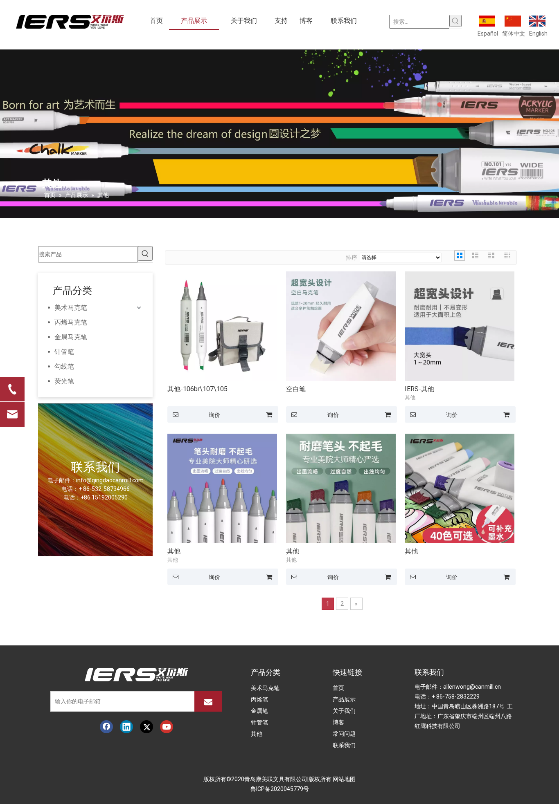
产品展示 (344, 699)
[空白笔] (341, 326)
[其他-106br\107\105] (222, 326)
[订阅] (208, 701)
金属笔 (259, 711)
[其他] (222, 488)
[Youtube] (166, 726)
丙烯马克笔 (70, 322)
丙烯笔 (259, 699)
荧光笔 (64, 381)
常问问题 (344, 733)
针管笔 (64, 352)
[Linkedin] (126, 726)
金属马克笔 (70, 337)
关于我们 (344, 711)
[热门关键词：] (455, 21)
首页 (338, 688)
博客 (338, 722)
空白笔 (296, 389)
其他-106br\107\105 (197, 389)
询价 (214, 415)
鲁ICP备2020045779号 (279, 789)
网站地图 (344, 779)
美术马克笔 (70, 307)
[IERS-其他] (459, 326)
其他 (173, 551)
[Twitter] (146, 726)
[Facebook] (106, 726)
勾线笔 (64, 366)
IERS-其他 (419, 389)
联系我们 (344, 745)
